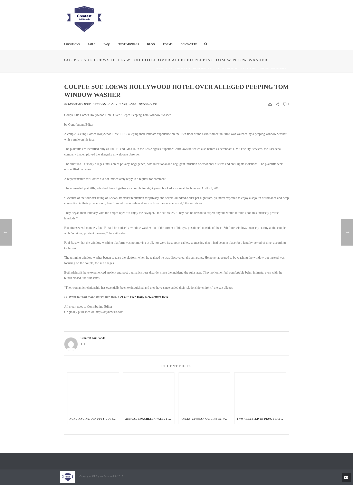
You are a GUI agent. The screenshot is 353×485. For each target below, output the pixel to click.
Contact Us (189, 44)
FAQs (107, 44)
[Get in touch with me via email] (83, 344)
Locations (72, 44)
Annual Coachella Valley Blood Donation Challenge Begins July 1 (149, 418)
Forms (167, 44)
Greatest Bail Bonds (79, 103)
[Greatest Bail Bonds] (84, 19)
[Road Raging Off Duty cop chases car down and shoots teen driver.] (93, 393)
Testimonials (128, 44)
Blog (151, 44)
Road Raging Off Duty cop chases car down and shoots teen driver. (94, 418)
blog (169, 68)
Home (160, 68)
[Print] (270, 104)
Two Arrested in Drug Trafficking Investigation (261, 418)
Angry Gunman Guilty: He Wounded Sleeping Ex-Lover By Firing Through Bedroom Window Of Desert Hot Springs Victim (205, 418)
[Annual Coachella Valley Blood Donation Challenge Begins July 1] (148, 393)
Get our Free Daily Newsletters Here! (144, 297)
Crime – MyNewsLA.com (143, 103)
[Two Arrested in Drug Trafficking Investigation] (260, 393)
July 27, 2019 (109, 103)
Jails (91, 44)
